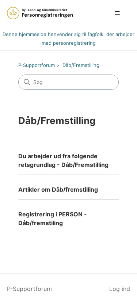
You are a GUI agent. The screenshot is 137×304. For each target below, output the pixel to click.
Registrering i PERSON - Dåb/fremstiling (52, 219)
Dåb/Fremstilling (80, 65)
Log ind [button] (119, 288)
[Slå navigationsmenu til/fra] (117, 13)
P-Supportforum (36, 65)
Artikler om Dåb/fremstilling (58, 189)
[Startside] (40, 13)
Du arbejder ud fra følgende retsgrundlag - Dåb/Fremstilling (63, 160)
